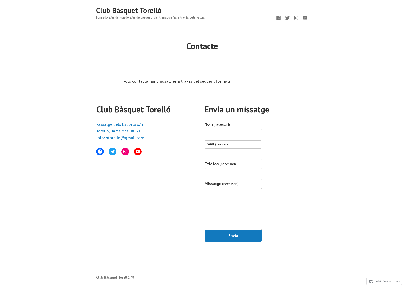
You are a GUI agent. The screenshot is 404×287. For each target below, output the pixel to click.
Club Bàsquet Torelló (129, 10)
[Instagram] (296, 17)
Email (218, 144)
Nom (217, 124)
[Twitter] (287, 17)
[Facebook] (279, 17)
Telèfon (220, 164)
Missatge (221, 183)
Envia (233, 235)
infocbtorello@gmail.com (120, 137)
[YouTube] (138, 151)
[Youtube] (304, 17)
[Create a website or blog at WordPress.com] (132, 277)
